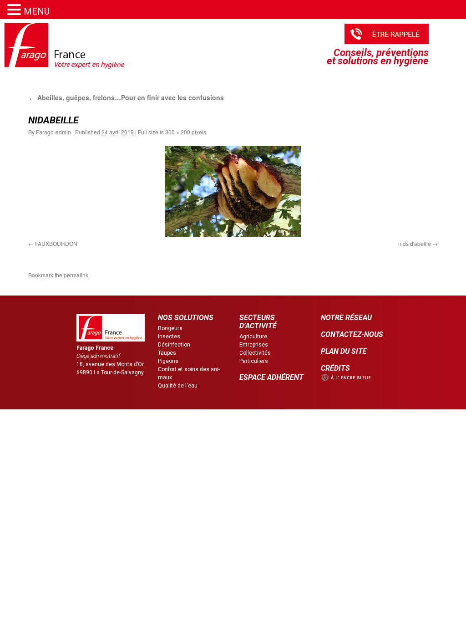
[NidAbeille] (233, 191)
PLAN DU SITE (344, 351)
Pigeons (168, 361)
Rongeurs (170, 328)
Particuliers (253, 361)
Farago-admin (53, 132)
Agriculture (253, 336)
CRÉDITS (335, 368)
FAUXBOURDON (56, 243)
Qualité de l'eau (178, 385)
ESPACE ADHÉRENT (271, 377)
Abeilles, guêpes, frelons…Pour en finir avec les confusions (126, 97)
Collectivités (255, 353)
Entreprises (253, 345)
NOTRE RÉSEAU (346, 317)
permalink (76, 275)
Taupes (167, 353)
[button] (15, 9)
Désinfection (174, 345)
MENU (37, 11)
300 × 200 (177, 132)
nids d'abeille (414, 243)
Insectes (169, 336)
